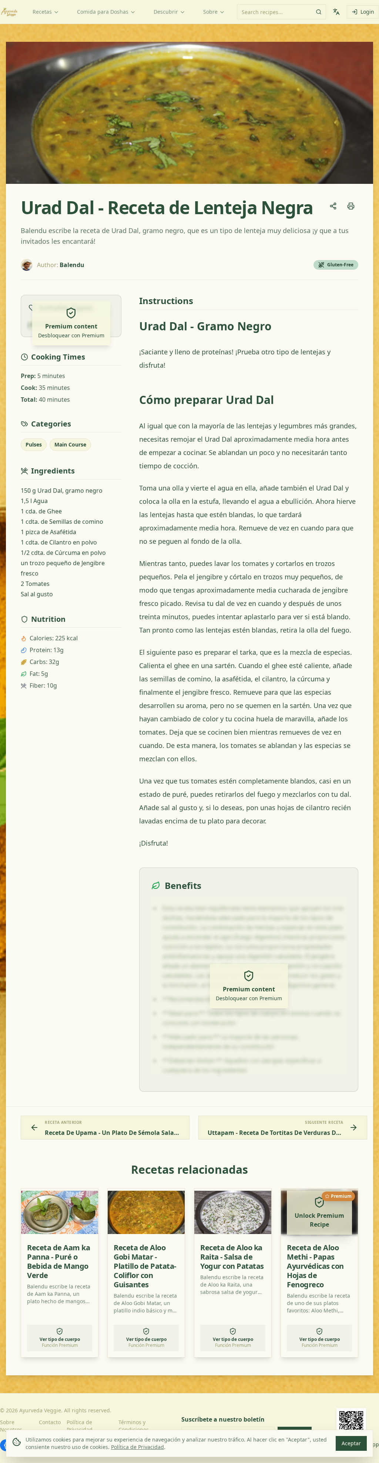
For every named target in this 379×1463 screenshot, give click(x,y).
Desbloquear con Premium (71, 335)
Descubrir (166, 11)
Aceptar (351, 1443)
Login (367, 11)
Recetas (42, 11)
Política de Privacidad (137, 1446)
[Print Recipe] (350, 206)
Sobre (210, 11)
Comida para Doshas (102, 11)
